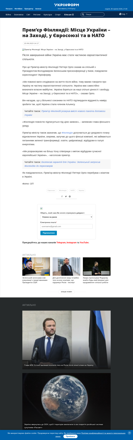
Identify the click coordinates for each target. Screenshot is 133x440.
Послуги (9, 9)
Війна (8, 14)
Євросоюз (51, 190)
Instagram (72, 242)
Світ (28, 14)
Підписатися (49, 233)
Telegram (61, 242)
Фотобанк (18, 9)
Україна (81, 190)
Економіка (19, 14)
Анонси (38, 9)
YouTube (84, 242)
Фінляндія (67, 132)
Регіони (36, 14)
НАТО (73, 190)
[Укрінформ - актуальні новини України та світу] (66, 4)
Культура (48, 14)
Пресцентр (28, 9)
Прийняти (70, 436)
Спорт (58, 14)
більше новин (66, 292)
